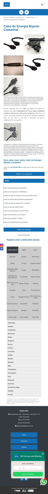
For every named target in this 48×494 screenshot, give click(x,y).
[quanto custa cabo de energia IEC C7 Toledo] (14, 65)
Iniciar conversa (28, 474)
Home (24, 435)
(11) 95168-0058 (15, 167)
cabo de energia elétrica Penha (13, 207)
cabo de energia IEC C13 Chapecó (15, 214)
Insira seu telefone (28, 463)
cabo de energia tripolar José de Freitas (16, 211)
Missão (24, 447)
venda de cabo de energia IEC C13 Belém (17, 203)
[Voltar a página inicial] (7, 4)
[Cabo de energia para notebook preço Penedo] (35, 44)
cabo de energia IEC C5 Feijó (13, 218)
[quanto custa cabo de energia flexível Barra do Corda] (35, 65)
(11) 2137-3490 (25, 419)
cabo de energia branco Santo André (15, 188)
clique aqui (26, 167)
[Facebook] (26, 479)
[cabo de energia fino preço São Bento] (14, 87)
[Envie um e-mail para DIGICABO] (26, 12)
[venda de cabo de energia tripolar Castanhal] (14, 44)
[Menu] (42, 4)
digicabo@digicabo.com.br (24, 426)
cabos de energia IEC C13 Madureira (15, 192)
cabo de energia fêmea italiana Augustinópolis (18, 199)
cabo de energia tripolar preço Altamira (16, 222)
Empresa (24, 441)
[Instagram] (22, 479)
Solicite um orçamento (24, 174)
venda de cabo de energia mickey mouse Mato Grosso (20, 195)
